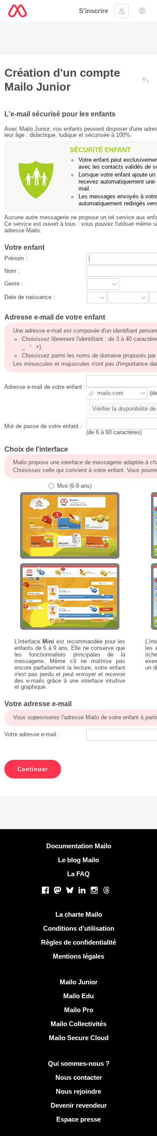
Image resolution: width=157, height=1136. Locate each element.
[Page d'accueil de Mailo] (17, 10)
